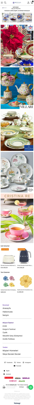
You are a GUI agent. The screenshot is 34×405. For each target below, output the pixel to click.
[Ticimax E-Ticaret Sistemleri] (17, 404)
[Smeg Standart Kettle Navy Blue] (25, 256)
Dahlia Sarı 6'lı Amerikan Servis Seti (25, 290)
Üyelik (5, 332)
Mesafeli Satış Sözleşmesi (12, 336)
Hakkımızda (8, 312)
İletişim (6, 315)
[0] (33, 2)
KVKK (5, 326)
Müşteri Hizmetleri (10, 351)
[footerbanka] (17, 387)
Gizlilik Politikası (9, 339)
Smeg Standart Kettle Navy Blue (25, 265)
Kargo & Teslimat (9, 329)
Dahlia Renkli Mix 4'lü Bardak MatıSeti (9, 290)
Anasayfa (7, 308)
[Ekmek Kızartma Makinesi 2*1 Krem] (9, 256)
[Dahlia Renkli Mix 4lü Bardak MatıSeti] (9, 281)
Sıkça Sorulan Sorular (12, 354)
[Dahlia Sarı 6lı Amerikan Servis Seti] (25, 281)
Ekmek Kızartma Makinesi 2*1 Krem (9, 265)
